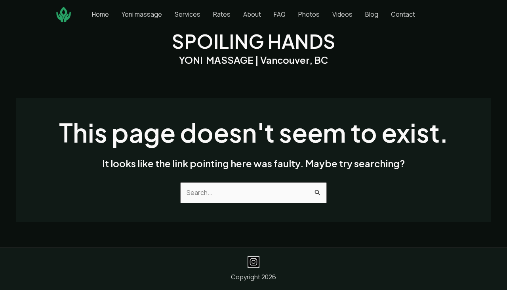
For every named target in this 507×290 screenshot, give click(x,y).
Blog (371, 14)
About (252, 14)
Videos (342, 14)
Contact (403, 14)
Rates (222, 14)
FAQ (280, 14)
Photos (309, 14)
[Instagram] (253, 262)
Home (100, 14)
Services (187, 14)
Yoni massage (142, 14)
